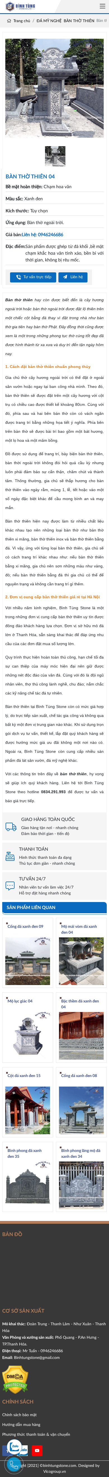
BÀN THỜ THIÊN (79, 21)
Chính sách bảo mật (19, 1415)
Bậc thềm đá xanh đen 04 (80, 1004)
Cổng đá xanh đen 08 (79, 1076)
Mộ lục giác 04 (20, 1001)
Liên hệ (76, 277)
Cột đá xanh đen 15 (24, 1076)
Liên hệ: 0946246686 (42, 235)
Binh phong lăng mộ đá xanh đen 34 (80, 1154)
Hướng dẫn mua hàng (21, 1425)
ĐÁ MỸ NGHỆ (49, 21)
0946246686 (52, 1351)
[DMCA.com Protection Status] (15, 1379)
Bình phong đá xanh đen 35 (25, 1154)
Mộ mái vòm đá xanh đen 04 (79, 930)
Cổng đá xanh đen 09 (25, 927)
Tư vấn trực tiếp (36, 277)
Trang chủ (21, 21)
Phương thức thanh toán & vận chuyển (36, 1434)
